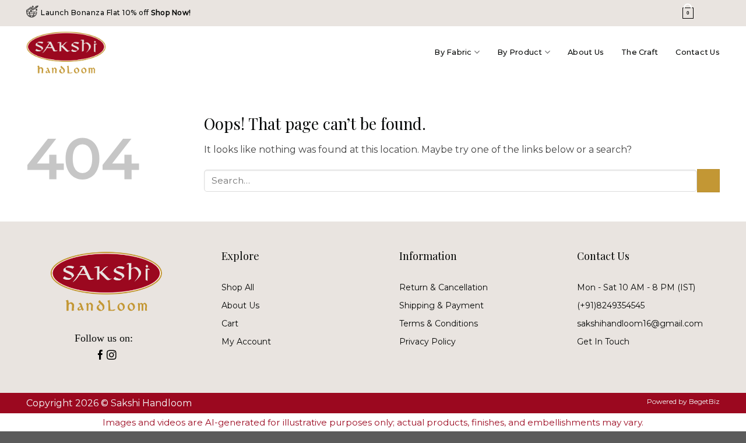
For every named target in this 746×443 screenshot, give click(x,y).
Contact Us (697, 52)
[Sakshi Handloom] (77, 52)
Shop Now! (171, 12)
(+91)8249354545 (611, 305)
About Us (586, 52)
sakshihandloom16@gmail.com (640, 323)
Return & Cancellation (443, 287)
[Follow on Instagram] (112, 357)
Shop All (237, 287)
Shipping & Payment (441, 305)
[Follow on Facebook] (100, 357)
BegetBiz (704, 401)
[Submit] (708, 180)
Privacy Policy (427, 341)
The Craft (639, 52)
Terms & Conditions (438, 323)
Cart (229, 323)
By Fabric (452, 52)
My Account (246, 341)
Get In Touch (603, 341)
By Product (520, 52)
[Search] (662, 13)
